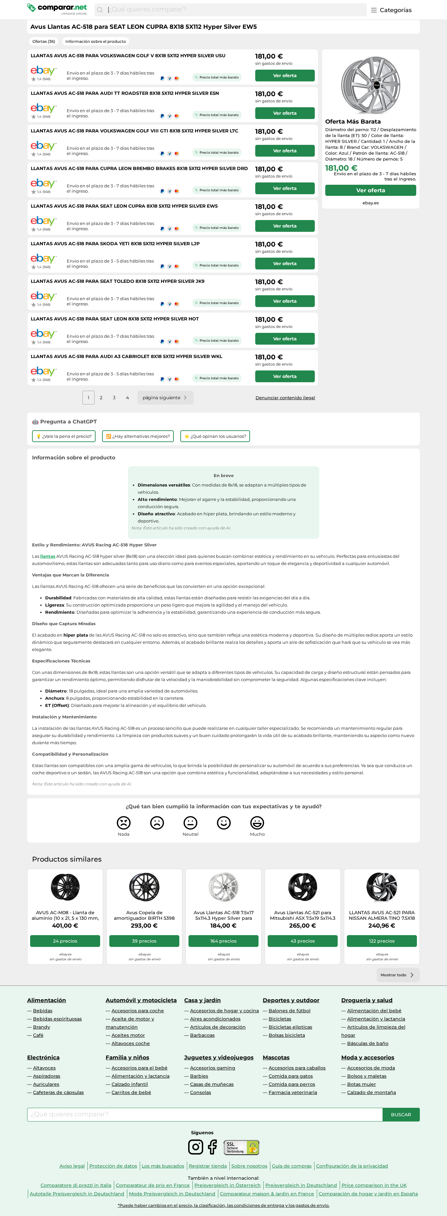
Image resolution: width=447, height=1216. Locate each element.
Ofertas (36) (43, 41)
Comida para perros (292, 1084)
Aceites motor (128, 1035)
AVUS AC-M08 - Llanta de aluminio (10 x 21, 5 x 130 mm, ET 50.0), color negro (65, 915)
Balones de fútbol (290, 1011)
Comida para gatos (291, 1076)
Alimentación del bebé (374, 1011)
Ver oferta (370, 190)
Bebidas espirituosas (57, 1019)
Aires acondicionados (215, 1019)
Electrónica (43, 1057)
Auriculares (46, 1084)
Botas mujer (361, 1084)
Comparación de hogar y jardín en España (368, 1194)
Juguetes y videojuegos (219, 1057)
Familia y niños (127, 1057)
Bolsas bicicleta (287, 1035)
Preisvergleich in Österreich (227, 1185)
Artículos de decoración (218, 1027)
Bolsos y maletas (366, 1076)
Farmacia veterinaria (293, 1092)
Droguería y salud (367, 1000)
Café (38, 1035)
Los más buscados (163, 1166)
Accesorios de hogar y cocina (224, 1011)
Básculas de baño (367, 1043)
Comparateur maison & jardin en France (267, 1194)
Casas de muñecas (212, 1084)
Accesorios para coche (138, 1011)
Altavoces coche (131, 1043)
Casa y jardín (202, 1000)
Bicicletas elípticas (290, 1027)
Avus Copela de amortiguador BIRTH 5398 (144, 915)
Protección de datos (113, 1166)
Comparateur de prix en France (153, 1185)
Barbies (199, 1076)
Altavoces (44, 1068)
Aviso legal (72, 1166)
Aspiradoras (46, 1076)
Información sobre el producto (95, 41)
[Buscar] (100, 9)
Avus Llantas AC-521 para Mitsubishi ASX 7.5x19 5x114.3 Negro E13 (302, 915)
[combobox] (236, 9)
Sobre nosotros (249, 1166)
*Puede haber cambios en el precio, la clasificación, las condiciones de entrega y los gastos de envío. (224, 1205)
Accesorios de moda (371, 1068)
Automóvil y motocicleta (141, 1000)
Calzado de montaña (371, 1092)
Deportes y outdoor (291, 1000)
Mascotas (276, 1057)
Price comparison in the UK (374, 1185)
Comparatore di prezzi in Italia (76, 1185)
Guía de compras (292, 1166)
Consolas (200, 1092)
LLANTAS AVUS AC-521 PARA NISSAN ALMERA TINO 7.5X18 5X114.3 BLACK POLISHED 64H (382, 915)
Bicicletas (280, 1019)
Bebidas (42, 1011)
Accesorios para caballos (297, 1068)
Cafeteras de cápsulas (58, 1092)
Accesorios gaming (212, 1068)
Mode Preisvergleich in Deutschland (172, 1194)
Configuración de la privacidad (352, 1166)
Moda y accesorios (367, 1057)
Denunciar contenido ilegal (285, 397)
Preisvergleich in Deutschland (301, 1185)
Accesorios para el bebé (140, 1068)
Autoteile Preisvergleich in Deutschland (77, 1194)
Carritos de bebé (131, 1092)
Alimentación (46, 1000)
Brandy (41, 1027)
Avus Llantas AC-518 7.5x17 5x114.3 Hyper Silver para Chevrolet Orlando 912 (224, 915)
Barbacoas (202, 1035)
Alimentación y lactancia (376, 1019)
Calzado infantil (130, 1084)
